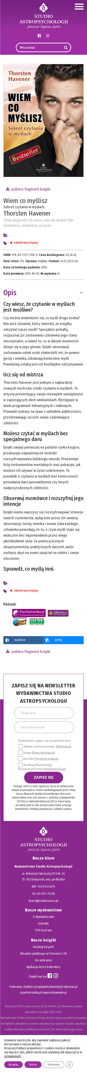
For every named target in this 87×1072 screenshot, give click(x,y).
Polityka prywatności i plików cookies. (51, 809)
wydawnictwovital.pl (50, 987)
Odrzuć (33, 1064)
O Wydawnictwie (43, 917)
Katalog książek (43, 947)
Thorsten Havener (27, 213)
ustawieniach (12, 1056)
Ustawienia (54, 1064)
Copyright (42, 1012)
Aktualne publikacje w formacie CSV (43, 954)
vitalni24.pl (30, 987)
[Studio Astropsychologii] (43, 15)
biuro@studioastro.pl (43, 901)
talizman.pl (70, 987)
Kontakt (43, 923)
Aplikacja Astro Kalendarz (44, 967)
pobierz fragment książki (30, 189)
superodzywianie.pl (54, 992)
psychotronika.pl (30, 992)
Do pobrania (43, 960)
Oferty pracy (43, 930)
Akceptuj (13, 1064)
